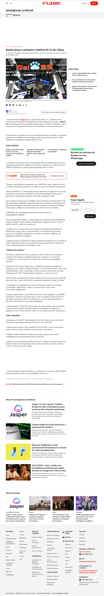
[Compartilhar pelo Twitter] (20, 105)
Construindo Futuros (51, 549)
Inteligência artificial (43, 379)
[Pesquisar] (11, 3)
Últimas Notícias (11, 538)
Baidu (27, 379)
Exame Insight (10, 560)
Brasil (7, 547)
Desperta (68, 551)
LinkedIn (82, 538)
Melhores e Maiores (53, 576)
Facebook (82, 544)
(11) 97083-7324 (87, 580)
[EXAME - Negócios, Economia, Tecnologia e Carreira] (52, 3)
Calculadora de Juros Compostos (37, 568)
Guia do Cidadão (37, 537)
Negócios (8, 571)
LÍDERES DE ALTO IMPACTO (10, 543)
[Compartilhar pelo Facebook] (10, 105)
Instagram (82, 541)
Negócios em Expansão (51, 583)
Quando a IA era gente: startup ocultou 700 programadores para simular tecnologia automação (84, 88)
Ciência (22, 556)
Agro (66, 564)
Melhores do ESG (52, 579)
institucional (10, 593)
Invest (8, 568)
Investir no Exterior (53, 557)
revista (68, 537)
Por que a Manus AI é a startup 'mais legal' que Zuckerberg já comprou (83, 81)
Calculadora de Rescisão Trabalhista (36, 562)
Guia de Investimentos (36, 546)
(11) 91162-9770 (87, 554)
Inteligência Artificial (19, 10)
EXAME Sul (50, 542)
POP (21, 559)
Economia (9, 553)
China (32, 379)
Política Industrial (52, 568)
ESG (7, 557)
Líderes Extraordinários (52, 561)
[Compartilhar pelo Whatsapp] (7, 105)
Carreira (8, 550)
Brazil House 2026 (52, 538)
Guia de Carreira (37, 551)
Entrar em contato (85, 551)
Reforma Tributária (53, 535)
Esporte (22, 541)
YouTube (82, 535)
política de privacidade (43, 593)
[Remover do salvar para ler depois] (26, 105)
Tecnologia (23, 547)
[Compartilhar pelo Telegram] (17, 105)
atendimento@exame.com (87, 561)
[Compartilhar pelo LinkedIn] (13, 105)
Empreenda (68, 567)
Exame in (68, 544)
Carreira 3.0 (68, 547)
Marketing (23, 538)
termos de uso (19, 593)
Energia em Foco (52, 553)
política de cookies (30, 593)
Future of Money (22, 552)
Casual (22, 535)
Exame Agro (23, 544)
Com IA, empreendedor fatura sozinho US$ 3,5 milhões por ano (84, 74)
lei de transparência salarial (60, 593)
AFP (10, 110)
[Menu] (7, 3)
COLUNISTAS (10, 575)
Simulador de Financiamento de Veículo (37, 574)
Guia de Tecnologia (35, 541)
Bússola (49, 545)
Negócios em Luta (52, 565)
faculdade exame (68, 532)
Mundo (22, 531)
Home (7, 46)
